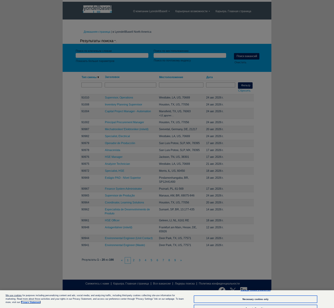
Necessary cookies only (255, 299)
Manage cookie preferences (256, 290)
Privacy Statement (31, 302)
